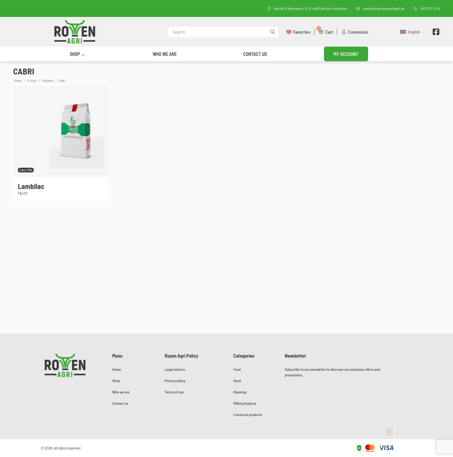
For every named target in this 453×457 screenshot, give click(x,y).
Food (237, 369)
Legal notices (175, 369)
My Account (346, 54)
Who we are (165, 54)
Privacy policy (175, 380)
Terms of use (174, 392)
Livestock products (247, 414)
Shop (75, 54)
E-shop (32, 80)
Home (18, 80)
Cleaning (239, 392)
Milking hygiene (244, 403)
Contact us (255, 54)
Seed (237, 380)
